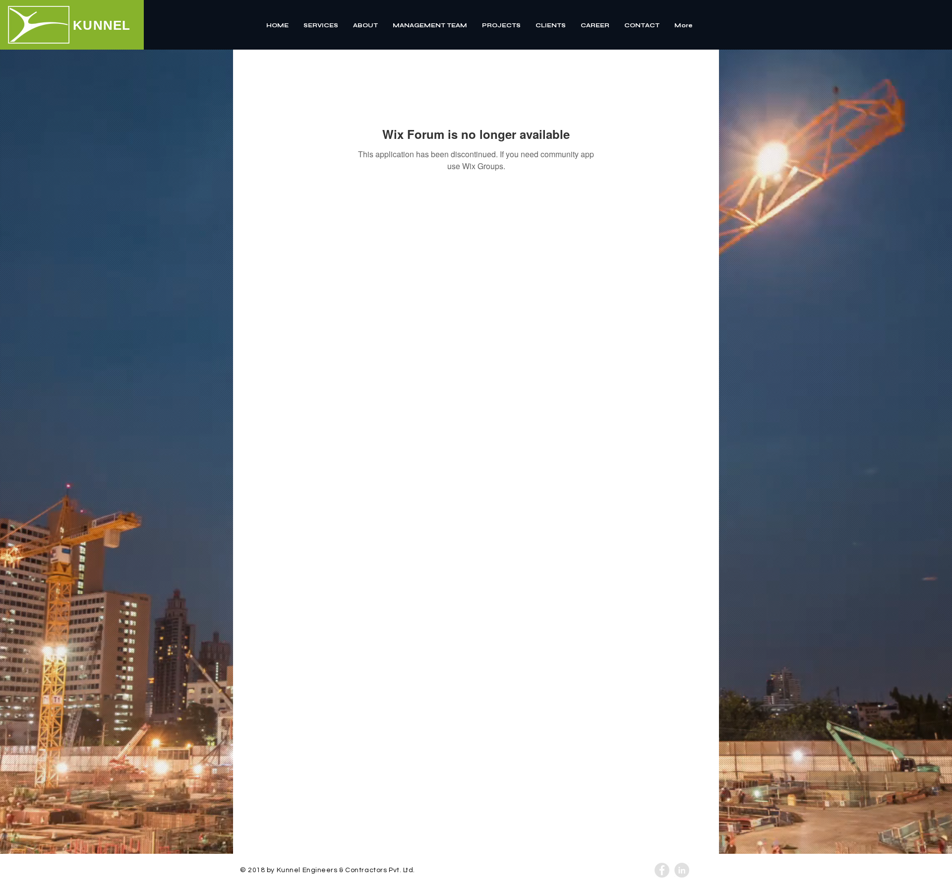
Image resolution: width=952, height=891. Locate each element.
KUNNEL (102, 25)
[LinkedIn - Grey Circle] (681, 870)
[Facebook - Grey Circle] (661, 870)
